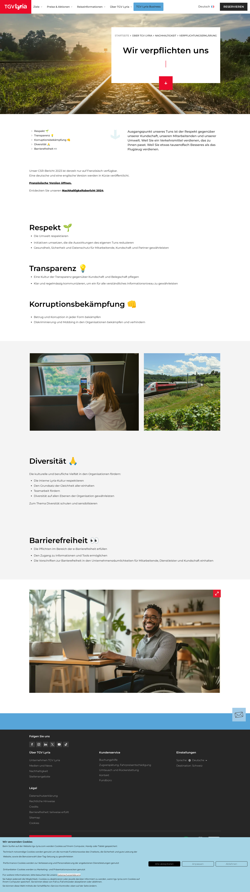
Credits (33, 806)
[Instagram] (38, 744)
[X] (52, 744)
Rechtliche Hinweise (42, 801)
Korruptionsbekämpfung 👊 (52, 139)
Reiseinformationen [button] (90, 6)
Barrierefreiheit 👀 (45, 148)
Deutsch (204, 6)
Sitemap (34, 817)
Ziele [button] (36, 6)
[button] (84, 392)
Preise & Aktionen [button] (58, 6)
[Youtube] (59, 744)
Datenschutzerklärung (43, 795)
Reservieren (233, 6)
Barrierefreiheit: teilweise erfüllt (49, 812)
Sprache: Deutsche (190, 760)
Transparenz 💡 (44, 135)
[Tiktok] (66, 744)
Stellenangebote (39, 776)
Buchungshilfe (108, 759)
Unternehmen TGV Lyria (44, 760)
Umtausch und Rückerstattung (119, 770)
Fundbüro (105, 780)
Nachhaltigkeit (38, 771)
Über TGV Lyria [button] (119, 6)
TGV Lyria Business (148, 6)
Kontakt (104, 775)
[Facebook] (32, 744)
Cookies (34, 823)
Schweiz (197, 765)
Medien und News (40, 765)
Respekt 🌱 (41, 131)
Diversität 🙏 (42, 144)
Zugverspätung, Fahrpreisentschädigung (125, 765)
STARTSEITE (122, 35)
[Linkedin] (45, 744)
